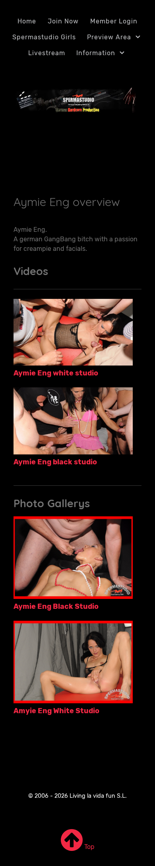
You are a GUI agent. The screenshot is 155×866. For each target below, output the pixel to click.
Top (89, 847)
